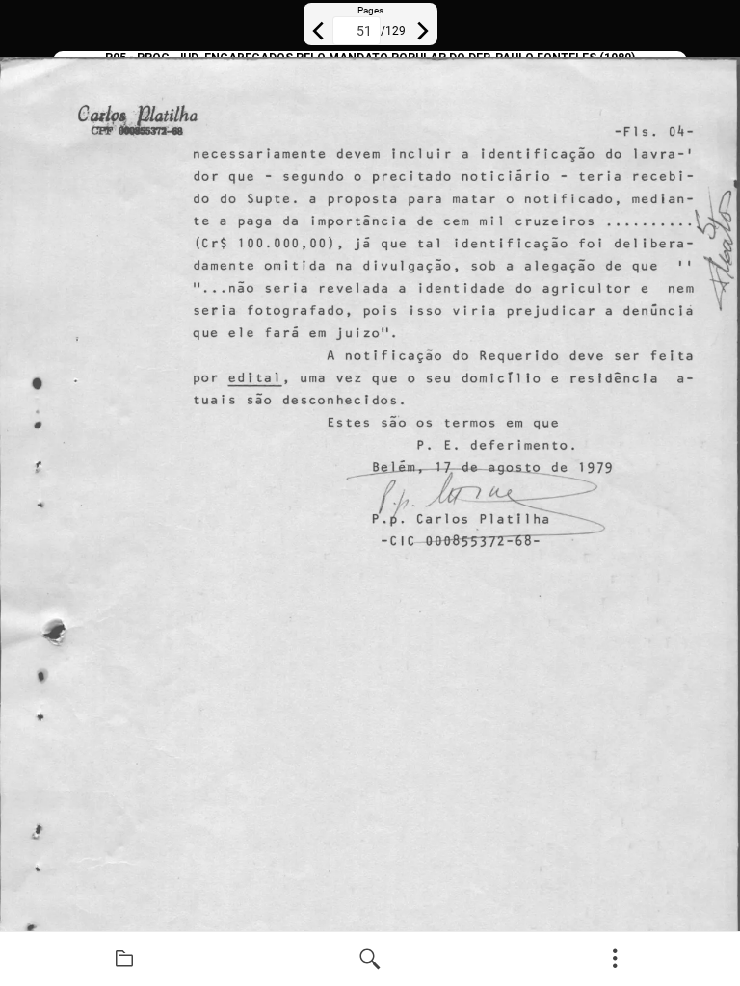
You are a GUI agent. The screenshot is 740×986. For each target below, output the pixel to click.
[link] (125, 959)
